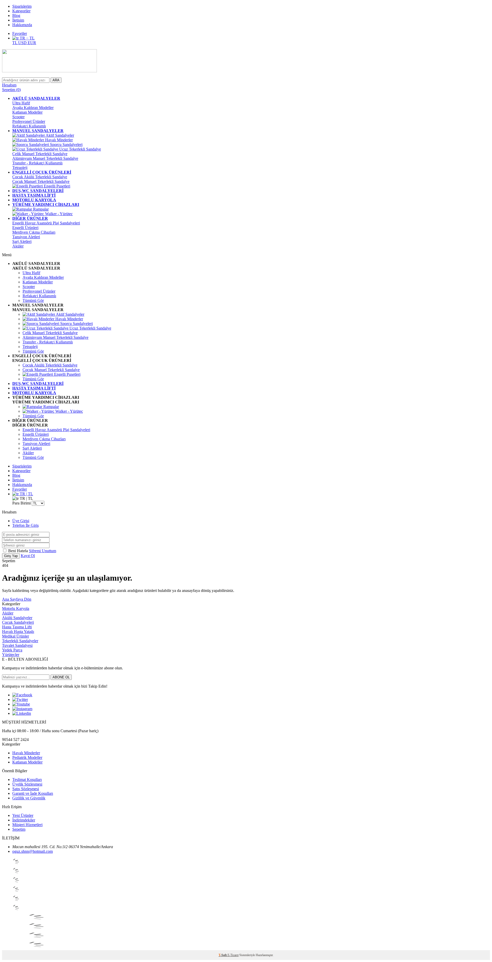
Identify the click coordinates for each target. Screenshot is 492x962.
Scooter (18, 117)
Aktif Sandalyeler (59, 135)
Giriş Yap (11, 556)
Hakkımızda (22, 25)
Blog (16, 15)
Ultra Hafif (21, 103)
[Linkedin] (21, 713)
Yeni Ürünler (22, 815)
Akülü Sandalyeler (17, 618)
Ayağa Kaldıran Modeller (33, 107)
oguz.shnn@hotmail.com (32, 851)
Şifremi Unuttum (42, 551)
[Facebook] (22, 695)
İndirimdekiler (23, 820)
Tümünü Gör (33, 300)
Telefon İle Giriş (25, 525)
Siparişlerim (22, 6)
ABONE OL (61, 677)
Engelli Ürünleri (25, 227)
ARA (56, 80)
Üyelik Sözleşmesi (27, 784)
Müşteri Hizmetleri (27, 824)
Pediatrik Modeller (27, 757)
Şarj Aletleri (22, 241)
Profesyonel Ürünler (28, 121)
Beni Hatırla (18, 551)
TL (15, 43)
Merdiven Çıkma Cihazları (33, 232)
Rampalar (40, 209)
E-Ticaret (233, 955)
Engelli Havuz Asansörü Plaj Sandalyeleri (46, 223)
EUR (32, 43)
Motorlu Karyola (15, 608)
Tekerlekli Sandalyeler (20, 641)
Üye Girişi (20, 521)
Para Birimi (21, 503)
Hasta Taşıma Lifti (17, 627)
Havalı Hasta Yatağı (18, 631)
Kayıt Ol (28, 555)
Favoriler (19, 33)
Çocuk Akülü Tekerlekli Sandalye (39, 177)
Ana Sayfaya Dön (16, 599)
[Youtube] (21, 704)
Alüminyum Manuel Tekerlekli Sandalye (45, 158)
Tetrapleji (19, 167)
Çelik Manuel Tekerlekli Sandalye (39, 154)
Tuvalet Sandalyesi (17, 645)
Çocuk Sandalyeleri (18, 622)
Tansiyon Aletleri (26, 237)
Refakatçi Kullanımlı (29, 126)
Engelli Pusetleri (56, 186)
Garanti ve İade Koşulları (32, 793)
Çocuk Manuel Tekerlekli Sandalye (40, 181)
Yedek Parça (12, 650)
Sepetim (18, 829)
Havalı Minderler (58, 140)
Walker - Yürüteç (58, 214)
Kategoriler (21, 11)
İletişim (18, 20)
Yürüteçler (10, 654)
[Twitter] (20, 699)
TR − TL (27, 38)
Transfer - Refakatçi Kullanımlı (37, 163)
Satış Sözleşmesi (25, 789)
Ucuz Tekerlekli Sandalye (79, 149)
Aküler (18, 246)
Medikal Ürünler (15, 636)
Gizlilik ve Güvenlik (28, 798)
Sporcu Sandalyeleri (66, 144)
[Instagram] (22, 709)
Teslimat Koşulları (27, 779)
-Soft (223, 955)
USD (23, 43)
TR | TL (26, 494)
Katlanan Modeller (27, 112)
